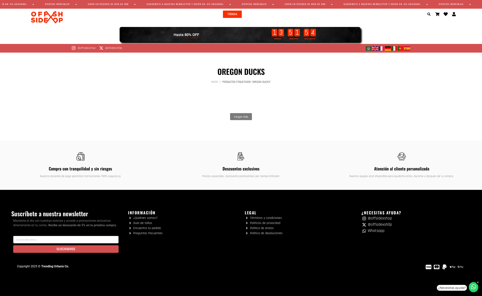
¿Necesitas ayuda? (452, 288)
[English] (375, 48)
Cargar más (241, 116)
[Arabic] (369, 48)
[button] (428, 14)
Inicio (214, 82)
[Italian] (394, 48)
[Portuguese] (401, 48)
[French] (381, 48)
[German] (388, 48)
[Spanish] (407, 48)
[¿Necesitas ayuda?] (473, 287)
